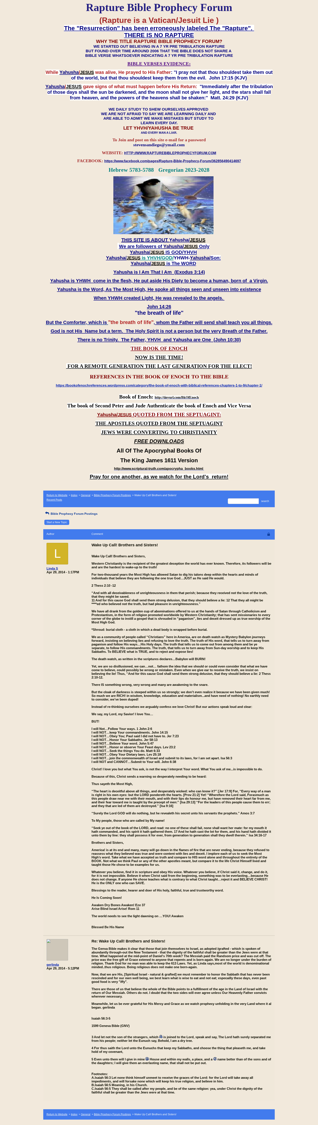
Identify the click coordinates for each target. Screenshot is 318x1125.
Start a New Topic (57, 522)
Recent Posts (54, 499)
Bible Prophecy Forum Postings (112, 495)
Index (74, 495)
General (85, 495)
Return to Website (57, 495)
